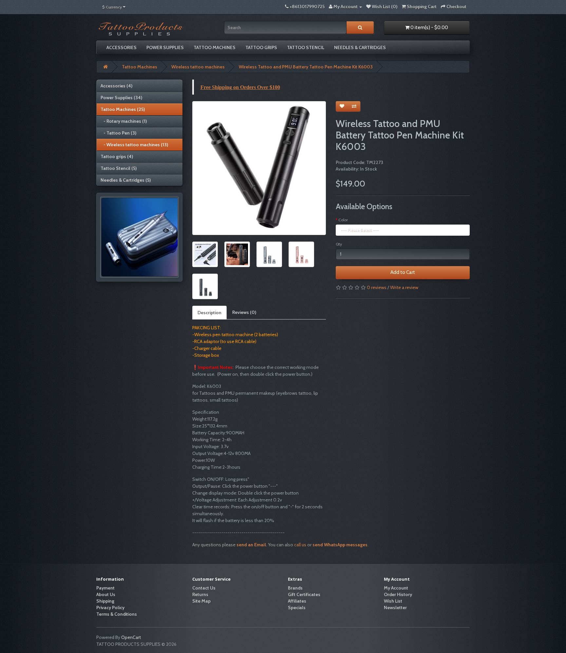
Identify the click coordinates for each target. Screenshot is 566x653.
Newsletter (395, 607)
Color (343, 219)
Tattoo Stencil (305, 47)
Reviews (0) (244, 312)
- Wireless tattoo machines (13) (134, 145)
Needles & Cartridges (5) (126, 180)
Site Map (201, 601)
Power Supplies (165, 47)
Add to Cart (402, 272)
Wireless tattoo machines (198, 67)
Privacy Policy (110, 607)
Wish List (393, 601)
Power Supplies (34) (121, 97)
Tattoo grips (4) (117, 156)
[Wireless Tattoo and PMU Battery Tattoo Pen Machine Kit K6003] (259, 168)
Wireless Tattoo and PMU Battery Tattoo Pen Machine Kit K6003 (306, 67)
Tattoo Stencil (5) (119, 168)
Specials (297, 607)
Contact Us (204, 588)
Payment (105, 588)
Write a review (404, 287)
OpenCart (131, 637)
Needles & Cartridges (360, 47)
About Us (105, 594)
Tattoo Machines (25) (123, 109)
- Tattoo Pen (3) (118, 133)
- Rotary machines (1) (124, 121)
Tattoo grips (261, 47)
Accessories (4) (116, 86)
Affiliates (297, 601)
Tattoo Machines (215, 47)
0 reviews (377, 287)
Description (209, 313)
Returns (200, 594)
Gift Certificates (304, 594)
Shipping (105, 601)
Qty (339, 244)
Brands (295, 588)
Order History (398, 594)
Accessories (121, 47)
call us (300, 545)
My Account (396, 588)
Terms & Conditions (116, 614)
